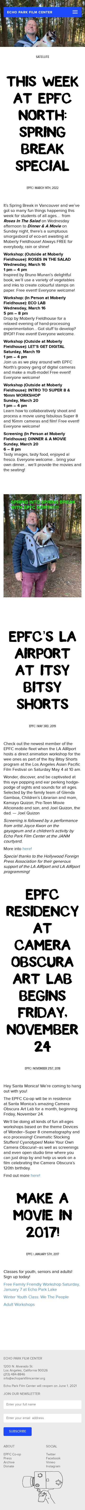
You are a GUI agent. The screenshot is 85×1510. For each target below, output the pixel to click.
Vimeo (50, 1462)
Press (8, 1458)
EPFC (30, 188)
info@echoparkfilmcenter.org (24, 1378)
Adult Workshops (19, 1304)
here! (27, 848)
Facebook (53, 1458)
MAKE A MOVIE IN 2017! (42, 1215)
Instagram (53, 1466)
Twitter (51, 1454)
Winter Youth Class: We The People (36, 1297)
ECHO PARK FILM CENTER (29, 12)
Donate (9, 1466)
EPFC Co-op (12, 1454)
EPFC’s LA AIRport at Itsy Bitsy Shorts (42, 670)
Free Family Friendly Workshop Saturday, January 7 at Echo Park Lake (42, 1287)
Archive (9, 1462)
